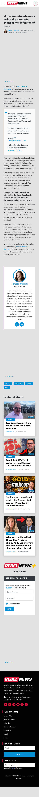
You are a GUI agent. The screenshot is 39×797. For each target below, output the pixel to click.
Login (5, 738)
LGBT (6, 388)
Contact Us (7, 730)
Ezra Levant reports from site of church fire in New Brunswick (18, 425)
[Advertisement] (19, 60)
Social (6, 734)
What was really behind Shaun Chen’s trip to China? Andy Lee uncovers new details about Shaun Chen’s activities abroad (19, 543)
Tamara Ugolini (13, 30)
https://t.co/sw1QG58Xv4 (16, 141)
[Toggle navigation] (3, 3)
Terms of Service (9, 719)
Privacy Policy (8, 716)
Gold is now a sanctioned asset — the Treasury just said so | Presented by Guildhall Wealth (19, 501)
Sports (29, 384)
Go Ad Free (10, 81)
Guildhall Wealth (11, 509)
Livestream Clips (11, 469)
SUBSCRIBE (10, 588)
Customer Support (9, 727)
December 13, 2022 (14, 150)
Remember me (14, 603)
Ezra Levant (10, 432)
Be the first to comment (18, 32)
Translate (19, 768)
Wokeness (18, 384)
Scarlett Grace (10, 552)
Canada (8, 384)
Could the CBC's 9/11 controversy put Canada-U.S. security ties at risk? (18, 463)
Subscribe (7, 723)
